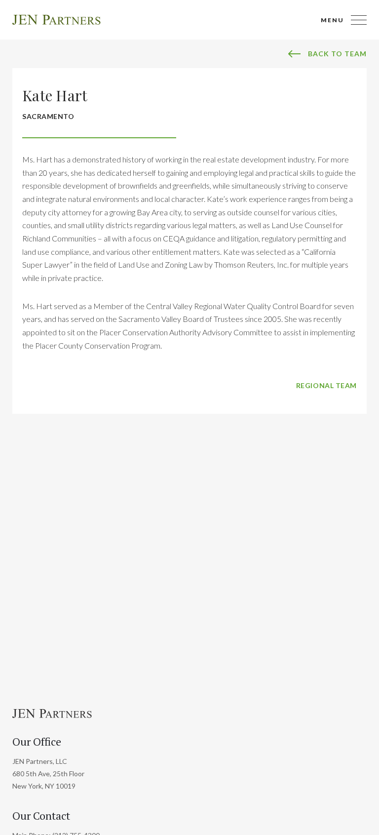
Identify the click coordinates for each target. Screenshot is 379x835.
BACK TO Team (337, 53)
